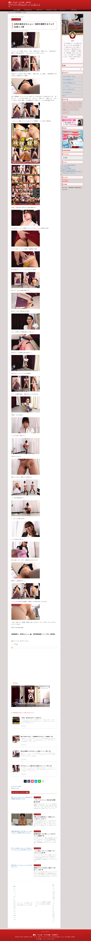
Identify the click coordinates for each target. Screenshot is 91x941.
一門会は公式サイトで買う (51, 9)
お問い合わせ (74, 9)
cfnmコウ (65, 103)
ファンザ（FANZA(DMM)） (69, 165)
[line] (39, 781)
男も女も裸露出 (17, 9)
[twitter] (25, 781)
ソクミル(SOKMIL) (66, 168)
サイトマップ (62, 9)
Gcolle (79, 103)
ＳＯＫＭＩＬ (65, 112)
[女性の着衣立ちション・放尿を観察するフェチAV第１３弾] (35, 781)
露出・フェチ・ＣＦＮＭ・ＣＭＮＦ (20, 2)
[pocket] (32, 781)
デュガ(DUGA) (65, 166)
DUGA (14, 788)
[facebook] (28, 781)
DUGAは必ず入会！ (28, 9)
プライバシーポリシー (45, 931)
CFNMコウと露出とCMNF (68, 170)
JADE (64, 106)
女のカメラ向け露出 (17, 786)
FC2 (75, 103)
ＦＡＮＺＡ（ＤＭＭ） (73, 109)
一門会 (17, 788)
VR (68, 106)
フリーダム (73, 106)
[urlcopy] (43, 781)
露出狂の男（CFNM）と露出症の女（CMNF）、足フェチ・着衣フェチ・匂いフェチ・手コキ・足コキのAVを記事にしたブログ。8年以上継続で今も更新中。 (45, 936)
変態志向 (65, 109)
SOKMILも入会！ (39, 9)
